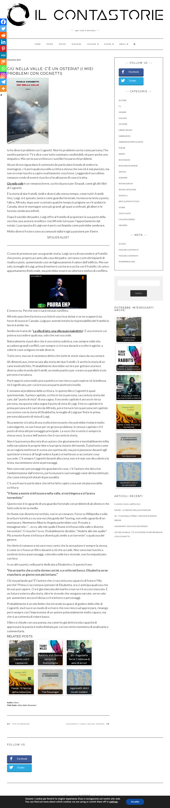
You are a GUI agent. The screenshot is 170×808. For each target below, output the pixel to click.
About (123, 44)
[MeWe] (3, 55)
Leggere (92, 44)
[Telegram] (3, 82)
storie (122, 207)
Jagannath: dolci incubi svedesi (85, 724)
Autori (108, 44)
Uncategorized (127, 219)
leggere (123, 124)
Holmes (123, 118)
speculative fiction (129, 201)
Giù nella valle (15, 183)
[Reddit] (3, 35)
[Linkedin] (3, 42)
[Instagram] (3, 75)
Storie (49, 44)
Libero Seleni (22, 705)
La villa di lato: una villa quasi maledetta (58, 331)
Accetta (135, 801)
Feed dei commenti (128, 255)
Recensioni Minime (128, 165)
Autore (123, 100)
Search (138, 293)
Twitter (132, 80)
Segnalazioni (126, 183)
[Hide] (1, 95)
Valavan (123, 225)
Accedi (122, 243)
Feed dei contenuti (129, 249)
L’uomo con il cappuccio (127, 504)
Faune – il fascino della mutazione (132, 510)
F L (120, 106)
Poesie (62, 44)
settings (113, 801)
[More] (3, 88)
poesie (122, 148)
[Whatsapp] (3, 68)
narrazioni (124, 136)
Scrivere (76, 44)
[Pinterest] (3, 48)
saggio (122, 171)
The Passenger (21, 724)
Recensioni (32, 705)
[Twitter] (3, 28)
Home (38, 44)
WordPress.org (127, 261)
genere (122, 112)
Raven (122, 154)
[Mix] (3, 62)
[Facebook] (3, 22)
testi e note (125, 213)
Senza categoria (127, 189)
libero (16, 702)
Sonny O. (123, 195)
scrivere (123, 177)
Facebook (134, 71)
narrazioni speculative (131, 142)
